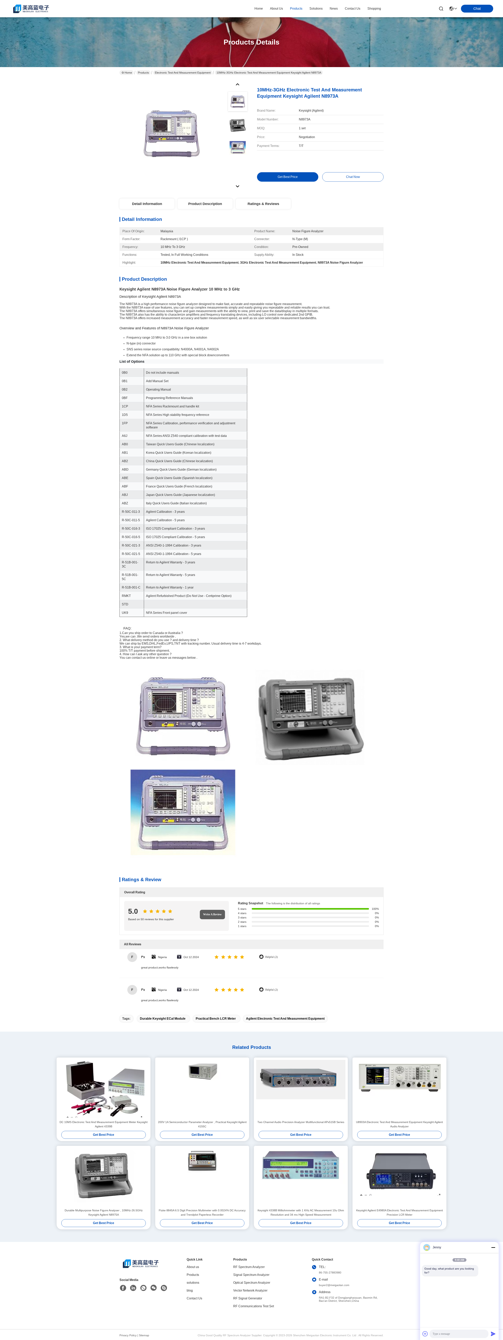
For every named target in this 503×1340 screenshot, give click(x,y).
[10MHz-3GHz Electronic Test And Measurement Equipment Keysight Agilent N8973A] (171, 134)
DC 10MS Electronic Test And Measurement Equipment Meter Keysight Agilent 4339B (104, 1124)
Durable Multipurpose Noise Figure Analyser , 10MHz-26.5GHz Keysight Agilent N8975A (104, 1212)
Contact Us (194, 1298)
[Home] (141, 1268)
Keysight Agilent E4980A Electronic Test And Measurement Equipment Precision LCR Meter (399, 1212)
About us (193, 1267)
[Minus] (493, 1247)
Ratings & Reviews (263, 204)
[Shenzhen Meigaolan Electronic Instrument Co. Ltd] (31, 9)
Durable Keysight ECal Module (162, 1018)
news (334, 8)
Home (258, 8)
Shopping (374, 8)
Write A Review (212, 914)
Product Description (205, 204)
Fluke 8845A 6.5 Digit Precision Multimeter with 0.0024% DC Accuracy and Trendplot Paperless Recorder (202, 1212)
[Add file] (425, 1333)
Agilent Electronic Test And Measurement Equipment (285, 1018)
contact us (352, 8)
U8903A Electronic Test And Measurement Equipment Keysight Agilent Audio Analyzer (399, 1124)
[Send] (493, 1333)
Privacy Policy (128, 1335)
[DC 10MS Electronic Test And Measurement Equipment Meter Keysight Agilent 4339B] (103, 1089)
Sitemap (144, 1335)
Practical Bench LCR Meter (216, 1018)
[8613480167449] (143, 1288)
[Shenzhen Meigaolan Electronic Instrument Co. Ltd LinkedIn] (133, 1288)
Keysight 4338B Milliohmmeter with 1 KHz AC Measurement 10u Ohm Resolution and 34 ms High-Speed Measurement (301, 1212)
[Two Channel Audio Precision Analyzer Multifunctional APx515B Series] (300, 1089)
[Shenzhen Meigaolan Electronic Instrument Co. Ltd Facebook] (123, 1288)
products (296, 8)
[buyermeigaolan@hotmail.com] (163, 1288)
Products (143, 72)
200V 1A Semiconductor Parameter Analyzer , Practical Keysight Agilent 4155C (202, 1124)
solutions (316, 8)
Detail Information (147, 204)
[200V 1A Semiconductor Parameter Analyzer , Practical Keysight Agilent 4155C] (202, 1089)
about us (276, 8)
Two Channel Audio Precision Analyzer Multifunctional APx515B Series (300, 1122)
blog (190, 1290)
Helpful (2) (271, 957)
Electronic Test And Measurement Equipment (183, 72)
